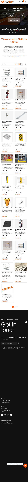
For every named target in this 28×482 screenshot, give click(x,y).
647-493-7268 (21, 56)
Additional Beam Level (6, 294)
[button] (3, 84)
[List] (22, 64)
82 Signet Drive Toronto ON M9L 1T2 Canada (6, 410)
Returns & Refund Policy (7, 423)
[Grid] (19, 64)
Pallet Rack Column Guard (20, 142)
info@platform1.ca (16, 56)
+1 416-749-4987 (5, 400)
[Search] (15, 64)
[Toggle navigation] (25, 2)
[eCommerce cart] (19, 2)
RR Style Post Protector (20, 186)
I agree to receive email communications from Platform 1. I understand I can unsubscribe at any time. (14, 348)
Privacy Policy (4, 422)
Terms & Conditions (6, 420)
